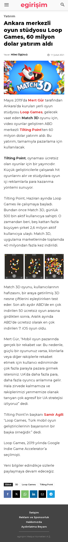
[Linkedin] (33, 494)
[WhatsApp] (25, 494)
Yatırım (9, 16)
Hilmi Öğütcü (19, 54)
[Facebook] (7, 494)
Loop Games (29, 484)
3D (16, 484)
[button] (62, 5)
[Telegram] (51, 494)
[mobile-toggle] (6, 5)
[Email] (42, 494)
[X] (16, 494)
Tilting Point (46, 484)
